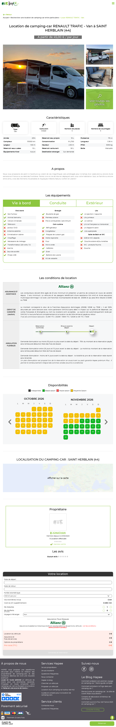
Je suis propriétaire (48, 667)
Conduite (58, 203)
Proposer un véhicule (49, 686)
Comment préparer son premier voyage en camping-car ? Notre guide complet (97, 682)
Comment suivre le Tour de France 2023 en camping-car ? (97, 703)
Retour (9, 14)
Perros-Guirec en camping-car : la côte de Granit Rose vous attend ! (97, 692)
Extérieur (94, 203)
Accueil (6, 18)
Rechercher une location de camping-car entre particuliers (35, 18)
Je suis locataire (47, 670)
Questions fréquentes (49, 674)
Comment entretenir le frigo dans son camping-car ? (96, 687)
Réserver (102, 723)
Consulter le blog (93, 710)
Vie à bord (21, 203)
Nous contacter (47, 677)
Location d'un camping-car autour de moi (58, 690)
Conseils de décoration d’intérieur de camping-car (95, 698)
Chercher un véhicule (49, 683)
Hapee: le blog (47, 680)
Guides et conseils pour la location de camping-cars (56, 694)
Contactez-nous (47, 705)
